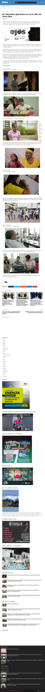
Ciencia (4, 341)
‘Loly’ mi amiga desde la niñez (13, 603)
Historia (4, 353)
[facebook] (38, 690)
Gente (4, 351)
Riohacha (4, 372)
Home (3, 11)
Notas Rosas (5, 361)
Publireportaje (5, 371)
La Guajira (4, 356)
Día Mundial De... (5, 348)
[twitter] (40, 690)
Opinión (4, 364)
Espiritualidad (5, 349)
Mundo (4, 359)
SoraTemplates (6, 690)
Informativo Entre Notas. (7, 354)
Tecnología (4, 376)
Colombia (4, 343)
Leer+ (4, 358)
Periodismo (5, 366)
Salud (4, 374)
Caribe (6, 11)
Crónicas (4, 344)
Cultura (4, 346)
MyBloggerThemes (17, 690)
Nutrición (4, 363)
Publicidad (4, 369)
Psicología (4, 368)
